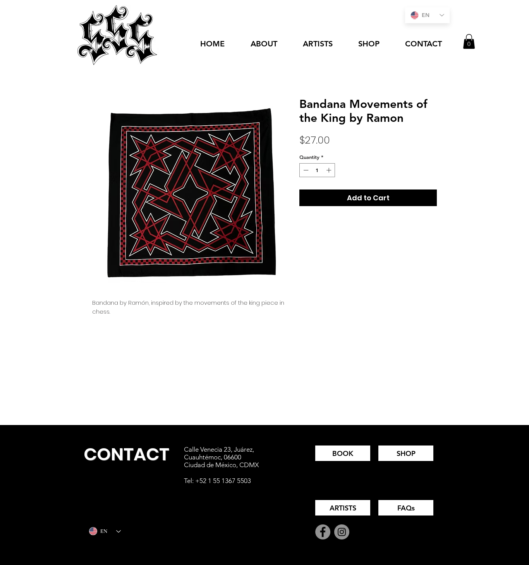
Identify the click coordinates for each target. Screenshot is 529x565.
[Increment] (329, 170)
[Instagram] (341, 531)
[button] (469, 41)
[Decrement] (305, 170)
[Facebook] (322, 531)
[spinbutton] (317, 170)
